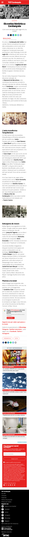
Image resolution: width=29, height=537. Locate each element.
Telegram (5, 329)
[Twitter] (8, 485)
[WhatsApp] (13, 485)
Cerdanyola (7, 338)
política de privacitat (15, 462)
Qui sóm (3, 493)
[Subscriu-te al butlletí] (4, 485)
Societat (14, 21)
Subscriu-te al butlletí (10, 506)
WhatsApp (22, 327)
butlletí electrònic (16, 329)
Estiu (16, 338)
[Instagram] (10, 485)
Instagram (5, 333)
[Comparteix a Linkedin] (13, 35)
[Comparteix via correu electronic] (21, 35)
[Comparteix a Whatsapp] (16, 35)
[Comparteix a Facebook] (8, 35)
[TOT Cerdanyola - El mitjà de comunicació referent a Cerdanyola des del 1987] (14, 2)
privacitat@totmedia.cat (7, 479)
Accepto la (13, 462)
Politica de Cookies (6, 502)
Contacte (3, 495)
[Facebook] (6, 485)
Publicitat (3, 497)
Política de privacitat (6, 500)
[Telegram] (15, 485)
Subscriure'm (14, 459)
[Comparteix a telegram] (18, 35)
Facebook (13, 331)
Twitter (19, 331)
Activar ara (9, 318)
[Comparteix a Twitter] (11, 35)
